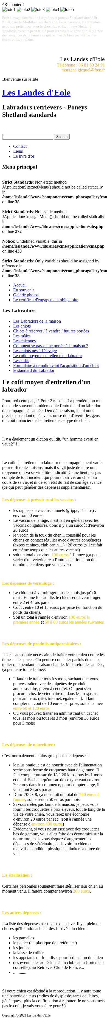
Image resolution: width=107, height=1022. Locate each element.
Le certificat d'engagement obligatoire (45, 299)
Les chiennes (24, 340)
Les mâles (21, 336)
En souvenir (23, 290)
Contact (20, 146)
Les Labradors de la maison (37, 321)
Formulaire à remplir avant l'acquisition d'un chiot (56, 365)
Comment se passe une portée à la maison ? (50, 345)
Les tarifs (21, 360)
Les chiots (22, 326)
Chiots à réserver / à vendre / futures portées (51, 331)
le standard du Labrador (33, 370)
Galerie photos (25, 295)
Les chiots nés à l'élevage (35, 350)
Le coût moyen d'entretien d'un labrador (47, 355)
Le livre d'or (23, 156)
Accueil (20, 285)
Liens (18, 151)
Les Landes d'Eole (36, 92)
